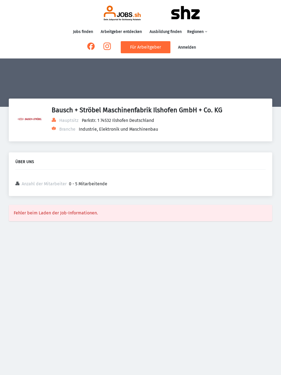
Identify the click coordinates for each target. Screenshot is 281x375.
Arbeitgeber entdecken (121, 31)
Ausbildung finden (166, 31)
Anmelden (187, 47)
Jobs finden (83, 31)
